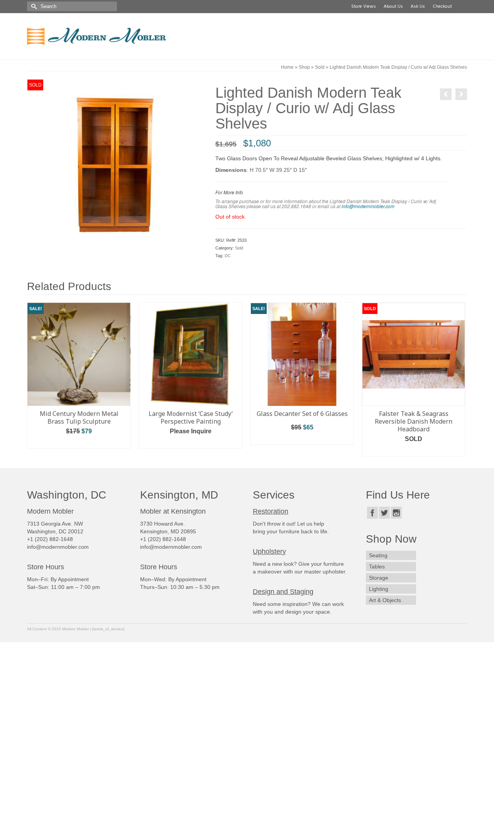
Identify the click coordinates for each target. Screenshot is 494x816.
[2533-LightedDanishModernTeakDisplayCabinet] (115, 167)
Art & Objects (385, 600)
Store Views (362, 6)
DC (228, 255)
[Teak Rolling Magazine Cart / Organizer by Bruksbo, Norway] (461, 94)
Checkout (441, 6)
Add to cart (79, 442)
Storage (378, 578)
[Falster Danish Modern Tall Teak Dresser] (446, 94)
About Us (392, 6)
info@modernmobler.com (368, 206)
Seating (378, 555)
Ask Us (416, 6)
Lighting (378, 589)
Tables (377, 566)
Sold (239, 248)
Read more (414, 450)
